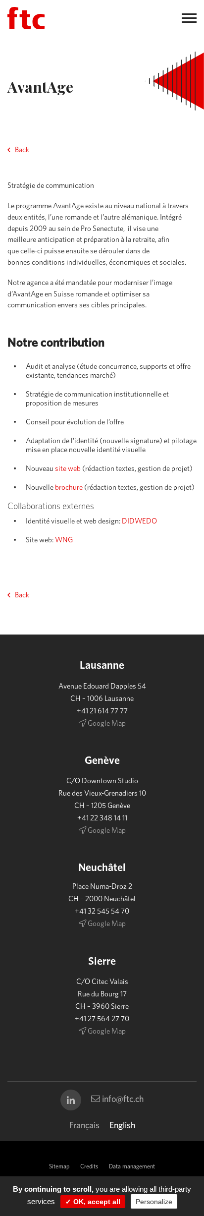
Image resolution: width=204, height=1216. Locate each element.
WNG (64, 540)
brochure (69, 487)
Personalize (154, 1202)
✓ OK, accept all (92, 1202)
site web (68, 468)
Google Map (106, 723)
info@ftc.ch (122, 1099)
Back (22, 150)
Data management (132, 1166)
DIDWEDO (139, 521)
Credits (89, 1166)
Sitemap (59, 1166)
